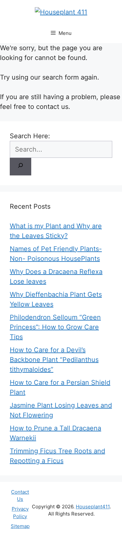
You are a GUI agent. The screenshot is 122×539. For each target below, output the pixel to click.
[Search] (20, 166)
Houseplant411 (93, 506)
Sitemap (20, 526)
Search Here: (30, 136)
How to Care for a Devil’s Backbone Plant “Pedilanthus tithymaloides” (54, 359)
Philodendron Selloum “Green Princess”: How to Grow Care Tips (55, 327)
